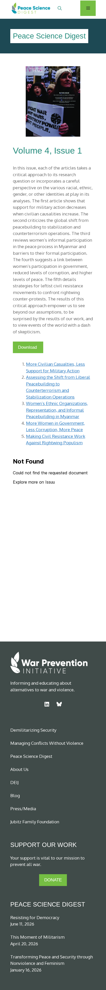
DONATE (53, 880)
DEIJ (14, 782)
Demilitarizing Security (33, 730)
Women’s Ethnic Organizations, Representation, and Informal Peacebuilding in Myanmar (57, 410)
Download (28, 347)
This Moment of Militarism (37, 937)
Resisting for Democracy (34, 917)
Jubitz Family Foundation (34, 821)
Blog (15, 795)
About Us (19, 769)
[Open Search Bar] (59, 8)
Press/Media (23, 808)
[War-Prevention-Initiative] (26, 8)
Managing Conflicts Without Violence (46, 743)
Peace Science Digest (31, 756)
